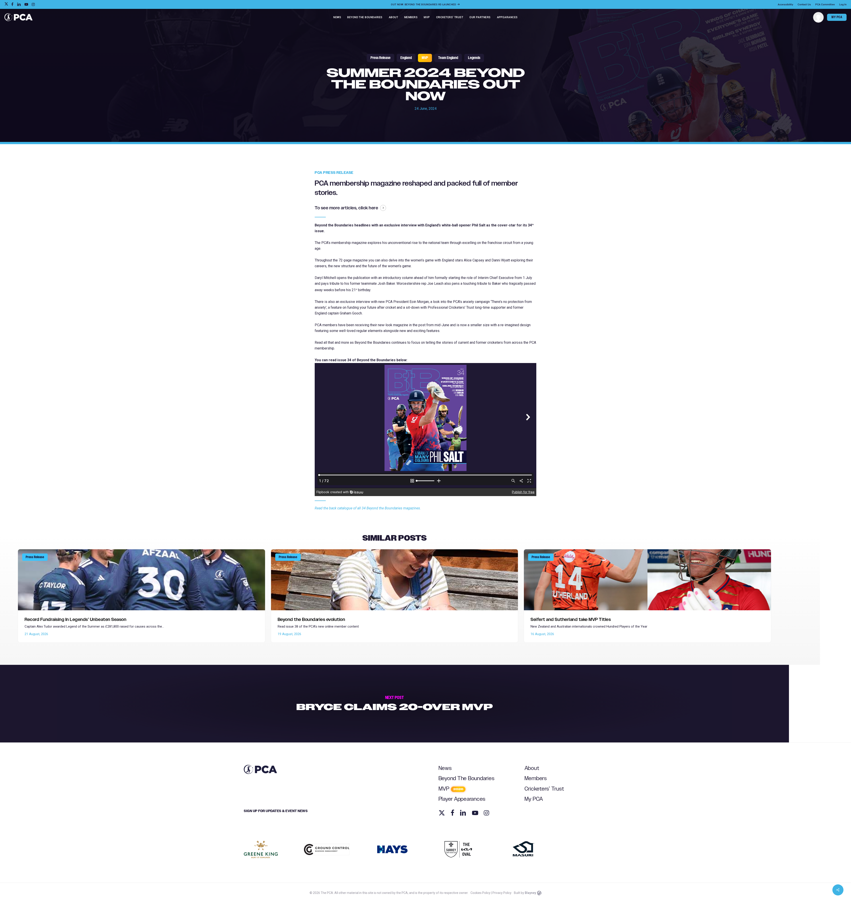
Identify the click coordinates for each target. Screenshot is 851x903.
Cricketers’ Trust (544, 788)
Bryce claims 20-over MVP (394, 703)
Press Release (380, 57)
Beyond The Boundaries (467, 778)
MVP (425, 57)
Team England (448, 57)
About (532, 768)
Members (536, 778)
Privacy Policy (501, 893)
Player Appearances (462, 799)
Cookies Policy (480, 893)
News (445, 768)
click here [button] (368, 208)
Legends (474, 57)
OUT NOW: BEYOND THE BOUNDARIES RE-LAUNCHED (424, 4)
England (406, 57)
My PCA (534, 799)
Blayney (530, 893)
